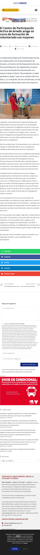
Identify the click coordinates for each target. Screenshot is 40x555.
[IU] (20, 391)
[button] (36, 10)
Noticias (37, 46)
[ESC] (20, 20)
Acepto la (14, 324)
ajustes (26, 543)
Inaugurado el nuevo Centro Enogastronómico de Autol (17, 449)
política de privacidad (17, 324)
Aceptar (14, 549)
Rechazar (25, 549)
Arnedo (32, 46)
